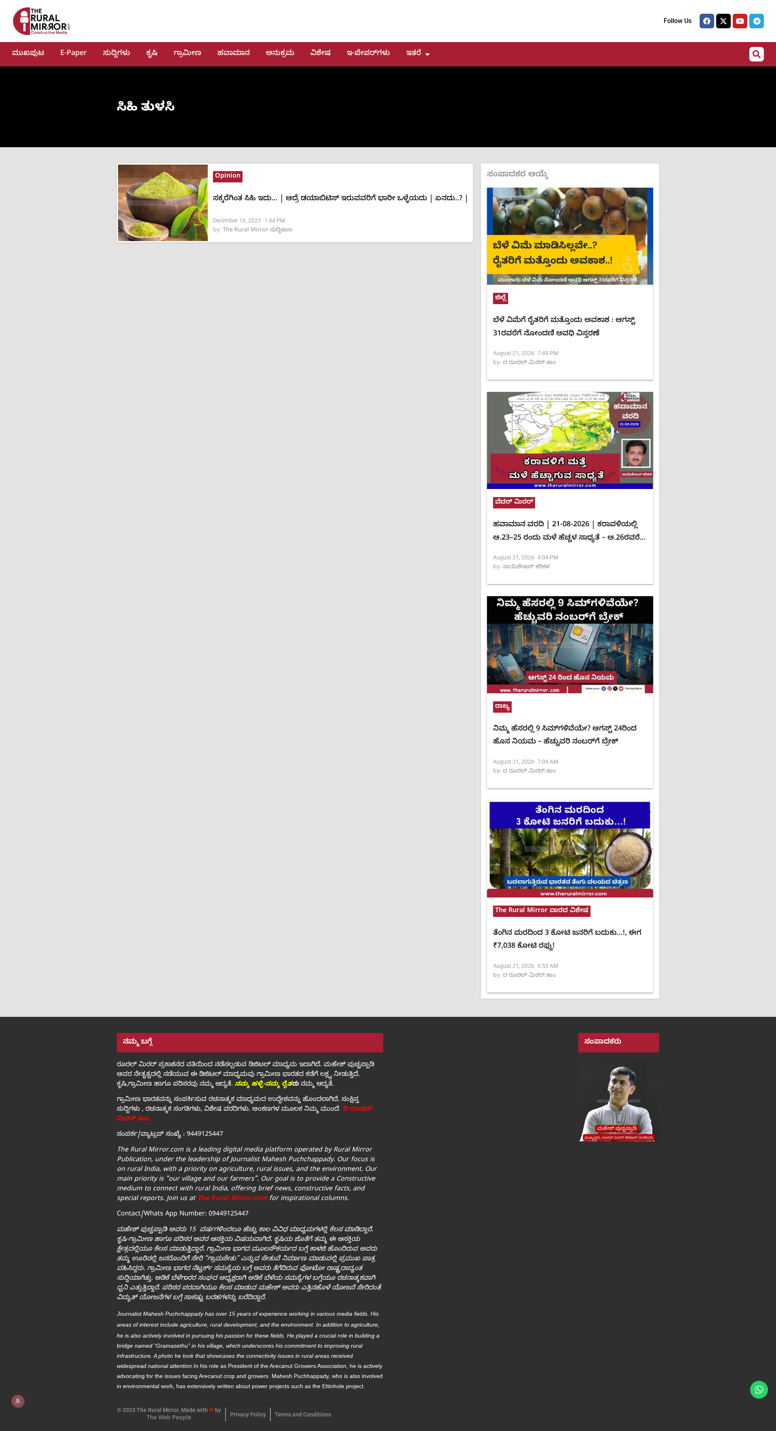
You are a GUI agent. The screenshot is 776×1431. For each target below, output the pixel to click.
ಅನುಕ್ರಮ (280, 54)
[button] (756, 54)
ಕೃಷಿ (152, 54)
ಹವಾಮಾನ (233, 54)
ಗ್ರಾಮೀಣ (187, 54)
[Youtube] (740, 21)
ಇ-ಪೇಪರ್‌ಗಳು (368, 54)
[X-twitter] (723, 21)
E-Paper (73, 54)
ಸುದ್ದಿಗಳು (116, 54)
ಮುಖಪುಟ (28, 54)
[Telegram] (756, 21)
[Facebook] (707, 21)
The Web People (169, 1419)
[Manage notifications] (17, 1401)
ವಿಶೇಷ (320, 54)
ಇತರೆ (413, 54)
